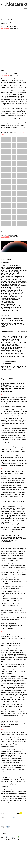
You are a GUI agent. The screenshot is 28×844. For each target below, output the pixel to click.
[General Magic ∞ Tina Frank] (3, 219)
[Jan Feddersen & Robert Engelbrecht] (3, 225)
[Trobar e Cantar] (3, 171)
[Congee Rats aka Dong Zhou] (14, 219)
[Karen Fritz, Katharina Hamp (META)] (24, 165)
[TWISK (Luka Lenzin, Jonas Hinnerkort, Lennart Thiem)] (14, 225)
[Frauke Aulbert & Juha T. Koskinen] (24, 207)
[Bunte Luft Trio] (8, 171)
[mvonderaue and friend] (19, 177)
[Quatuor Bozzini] (14, 207)
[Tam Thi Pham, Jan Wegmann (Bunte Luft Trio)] (14, 165)
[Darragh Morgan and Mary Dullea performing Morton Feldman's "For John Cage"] (3, 189)
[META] (19, 165)
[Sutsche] (24, 225)
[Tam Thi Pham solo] (19, 159)
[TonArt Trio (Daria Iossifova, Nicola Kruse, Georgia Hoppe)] (8, 159)
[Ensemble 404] (14, 213)
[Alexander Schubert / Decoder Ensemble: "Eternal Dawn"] (19, 189)
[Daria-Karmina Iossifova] (14, 171)
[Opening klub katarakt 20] (14, 153)
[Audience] (24, 183)
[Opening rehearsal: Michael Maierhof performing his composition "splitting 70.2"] (14, 141)
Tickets (2, 394)
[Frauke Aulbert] (19, 207)
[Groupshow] (19, 201)
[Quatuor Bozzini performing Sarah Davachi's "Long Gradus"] (19, 195)
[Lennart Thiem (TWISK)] (8, 207)
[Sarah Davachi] (14, 183)
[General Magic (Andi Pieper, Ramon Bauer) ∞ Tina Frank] (24, 213)
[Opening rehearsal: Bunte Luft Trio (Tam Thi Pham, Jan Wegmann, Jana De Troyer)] (19, 147)
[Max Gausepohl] (3, 213)
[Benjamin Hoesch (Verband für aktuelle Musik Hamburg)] (3, 177)
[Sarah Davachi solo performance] (8, 183)
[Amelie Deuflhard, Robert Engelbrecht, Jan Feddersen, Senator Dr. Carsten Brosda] (3, 153)
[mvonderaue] (8, 177)
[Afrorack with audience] (14, 195)
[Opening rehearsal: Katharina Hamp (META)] (14, 147)
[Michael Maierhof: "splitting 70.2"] (19, 153)
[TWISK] (8, 225)
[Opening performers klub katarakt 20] (19, 171)
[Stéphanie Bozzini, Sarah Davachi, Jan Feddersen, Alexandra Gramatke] (3, 201)
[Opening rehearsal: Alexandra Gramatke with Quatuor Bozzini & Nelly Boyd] (24, 147)
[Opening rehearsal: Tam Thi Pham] (3, 147)
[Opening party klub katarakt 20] (14, 177)
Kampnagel (5, 28)
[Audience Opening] (8, 153)
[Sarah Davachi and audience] (19, 183)
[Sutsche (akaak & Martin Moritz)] (19, 225)
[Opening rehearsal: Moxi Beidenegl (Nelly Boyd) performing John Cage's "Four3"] (24, 141)
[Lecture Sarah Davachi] (24, 177)
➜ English (24, 13)
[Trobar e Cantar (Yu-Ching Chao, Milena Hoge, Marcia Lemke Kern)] (24, 159)
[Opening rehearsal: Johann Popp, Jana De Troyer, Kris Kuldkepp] (8, 141)
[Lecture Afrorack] (14, 189)
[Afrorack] (3, 195)
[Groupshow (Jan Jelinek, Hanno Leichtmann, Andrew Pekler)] (14, 201)
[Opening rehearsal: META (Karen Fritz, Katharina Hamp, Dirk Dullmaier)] (8, 147)
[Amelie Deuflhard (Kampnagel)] (24, 171)
